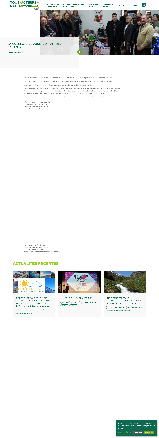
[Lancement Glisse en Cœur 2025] (79, 282)
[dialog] (136, 428)
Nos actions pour (94, 5)
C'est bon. (149, 432)
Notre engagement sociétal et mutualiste (74, 5)
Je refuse (138, 432)
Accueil (9, 63)
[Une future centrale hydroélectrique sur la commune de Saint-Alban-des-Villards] (125, 282)
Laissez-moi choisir (125, 432)
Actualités (123, 5)
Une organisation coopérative (52, 5)
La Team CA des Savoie (108, 5)
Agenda (134, 5)
